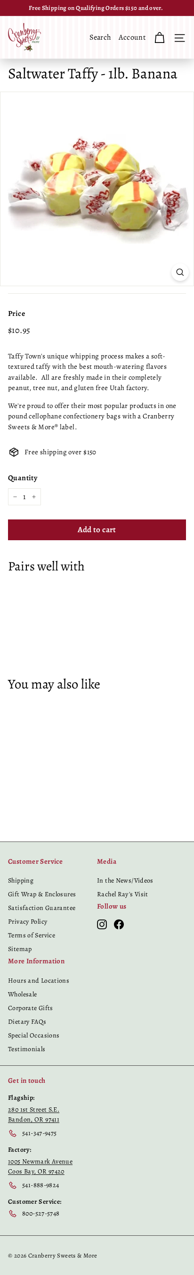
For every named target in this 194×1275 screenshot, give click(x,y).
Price (16, 313)
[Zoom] (180, 272)
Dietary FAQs (27, 1021)
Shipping (20, 880)
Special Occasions (33, 1035)
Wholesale (22, 994)
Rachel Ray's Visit (122, 894)
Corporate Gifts (30, 1007)
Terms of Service (31, 935)
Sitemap (20, 948)
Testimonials (27, 1049)
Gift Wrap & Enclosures (42, 894)
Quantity (22, 478)
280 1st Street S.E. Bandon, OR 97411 (33, 1114)
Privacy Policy (27, 921)
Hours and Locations (38, 980)
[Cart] (159, 37)
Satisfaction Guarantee (41, 907)
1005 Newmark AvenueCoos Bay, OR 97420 (40, 1166)
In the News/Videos (125, 880)
